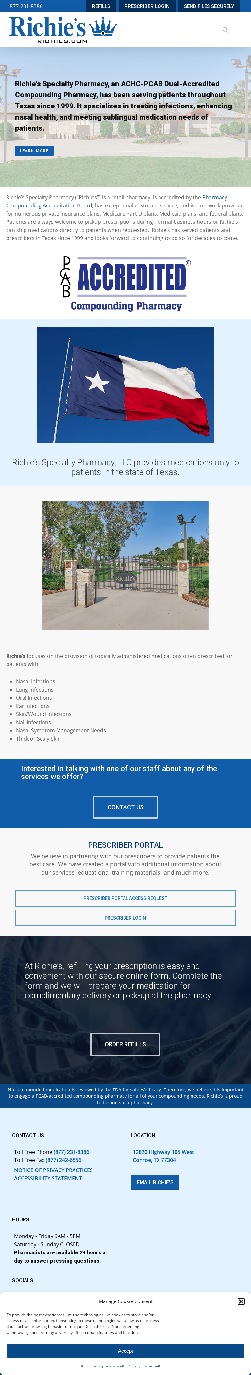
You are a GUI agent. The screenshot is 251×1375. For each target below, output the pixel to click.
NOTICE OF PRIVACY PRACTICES (53, 1170)
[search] (225, 29)
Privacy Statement (143, 1366)
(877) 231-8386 (71, 1151)
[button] (241, 1301)
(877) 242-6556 (63, 1160)
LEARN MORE (34, 150)
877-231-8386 (26, 6)
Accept (125, 1351)
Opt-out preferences (105, 1366)
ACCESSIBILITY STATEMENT (48, 1178)
